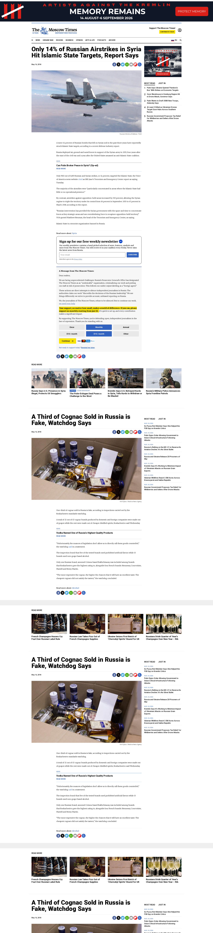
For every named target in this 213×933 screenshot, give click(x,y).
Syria (74, 233)
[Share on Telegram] (123, 64)
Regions (59, 40)
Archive (112, 40)
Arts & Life (90, 40)
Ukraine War (48, 40)
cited (80, 179)
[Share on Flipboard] (135, 64)
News (38, 40)
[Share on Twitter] (118, 64)
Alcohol (75, 588)
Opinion (79, 40)
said (70, 547)
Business (69, 40)
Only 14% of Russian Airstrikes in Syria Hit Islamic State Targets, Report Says (86, 52)
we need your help (67, 303)
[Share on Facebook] (114, 64)
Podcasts (101, 40)
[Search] (180, 40)
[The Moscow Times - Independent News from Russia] (54, 30)
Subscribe (132, 255)
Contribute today (167, 32)
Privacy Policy (78, 259)
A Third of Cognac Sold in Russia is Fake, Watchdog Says (81, 420)
